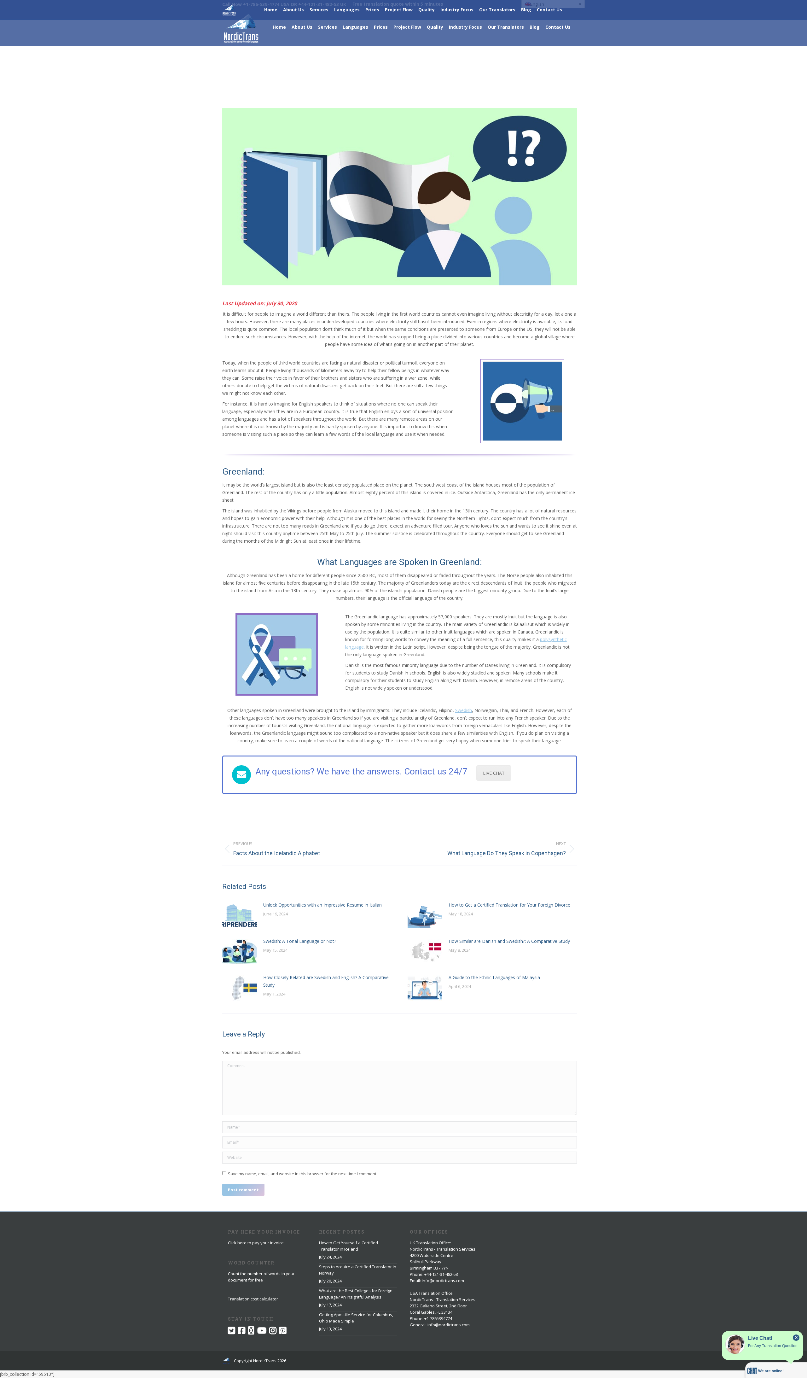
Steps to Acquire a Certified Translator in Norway (357, 1270)
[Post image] (239, 915)
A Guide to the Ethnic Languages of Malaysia (494, 977)
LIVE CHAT (494, 773)
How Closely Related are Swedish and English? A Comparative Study (326, 981)
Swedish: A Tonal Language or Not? (299, 941)
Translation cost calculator (253, 1299)
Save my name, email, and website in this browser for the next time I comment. (302, 1174)
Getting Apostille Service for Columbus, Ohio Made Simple (356, 1318)
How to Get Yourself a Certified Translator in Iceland (348, 1246)
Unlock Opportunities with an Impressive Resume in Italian (322, 905)
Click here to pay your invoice (256, 1243)
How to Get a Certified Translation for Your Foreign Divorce (509, 905)
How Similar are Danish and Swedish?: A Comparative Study (509, 941)
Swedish (463, 710)
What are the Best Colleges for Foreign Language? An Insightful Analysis (355, 1294)
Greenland (242, 471)
